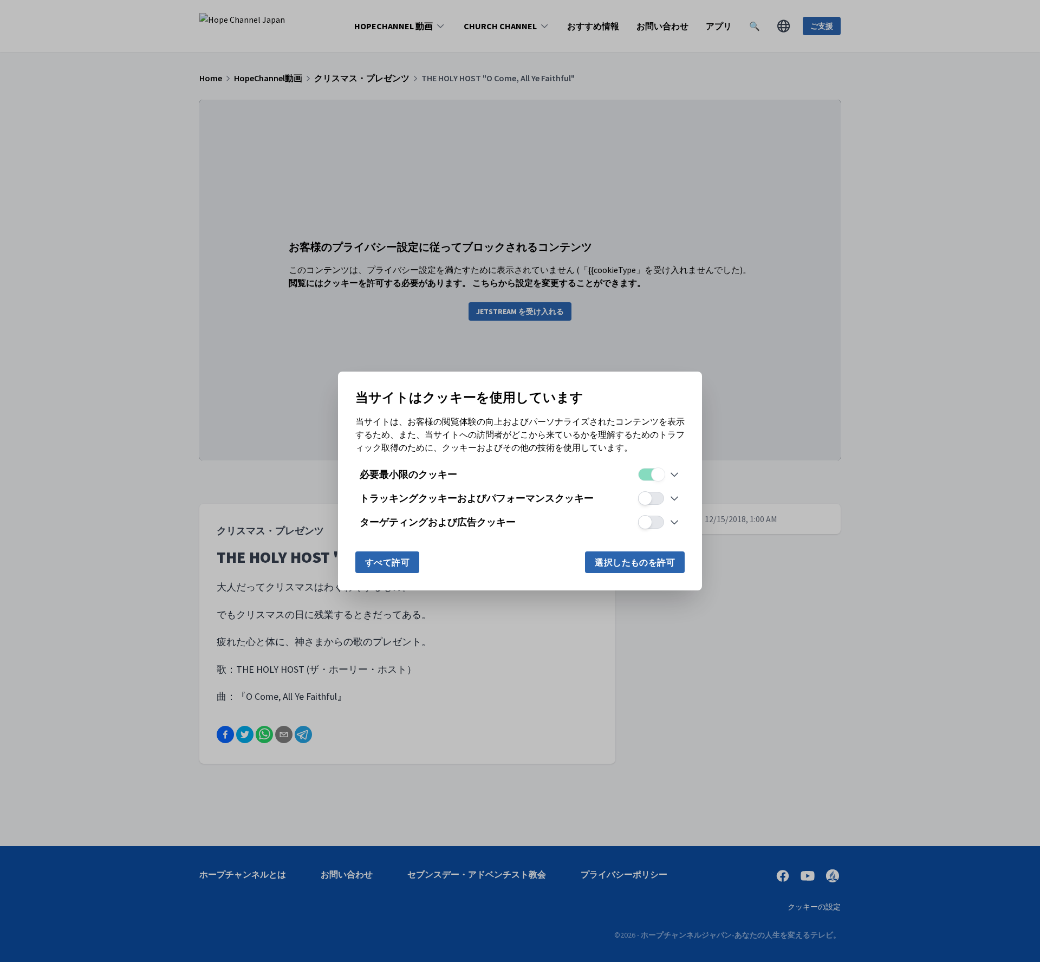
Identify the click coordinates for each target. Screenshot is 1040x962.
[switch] (651, 474)
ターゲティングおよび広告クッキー (438, 522)
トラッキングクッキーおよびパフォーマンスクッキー (477, 498)
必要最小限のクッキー (408, 474)
